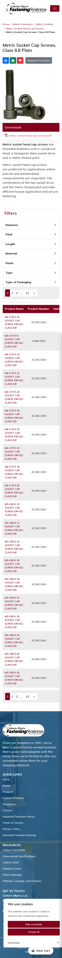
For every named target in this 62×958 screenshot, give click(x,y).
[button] (40, 951)
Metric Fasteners (23, 24)
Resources (9, 804)
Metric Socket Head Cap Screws (25, 28)
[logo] (26, 8)
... (22, 293)
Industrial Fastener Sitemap (19, 835)
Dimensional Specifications (19, 856)
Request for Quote (38, 60)
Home (6, 24)
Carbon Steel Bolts (14, 850)
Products (8, 791)
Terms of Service (13, 822)
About (6, 785)
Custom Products (13, 798)
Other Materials (12, 874)
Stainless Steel (12, 868)
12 (27, 293)
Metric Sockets (44, 24)
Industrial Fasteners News (19, 816)
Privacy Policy (11, 829)
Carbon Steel (11, 862)
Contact (8, 810)
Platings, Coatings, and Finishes (22, 881)
